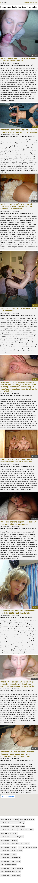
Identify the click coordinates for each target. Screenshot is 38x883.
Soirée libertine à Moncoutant (27, 847)
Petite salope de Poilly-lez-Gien (11, 871)
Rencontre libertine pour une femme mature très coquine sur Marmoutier (16, 460)
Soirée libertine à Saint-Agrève (10, 861)
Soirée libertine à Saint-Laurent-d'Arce (13, 826)
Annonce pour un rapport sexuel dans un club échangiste (18, 309)
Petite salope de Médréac (9, 865)
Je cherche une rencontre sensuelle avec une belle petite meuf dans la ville (18, 612)
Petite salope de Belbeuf (27, 819)
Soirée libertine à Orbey (26, 830)
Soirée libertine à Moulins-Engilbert (12, 837)
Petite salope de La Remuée (9, 819)
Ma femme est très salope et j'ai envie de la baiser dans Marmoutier (18, 59)
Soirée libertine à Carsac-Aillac (10, 875)
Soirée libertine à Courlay (9, 847)
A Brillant (4, 2)
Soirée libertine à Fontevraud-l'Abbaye (13, 823)
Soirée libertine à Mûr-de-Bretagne (12, 868)
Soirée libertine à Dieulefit (9, 840)
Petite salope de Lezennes (9, 833)
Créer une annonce (30, 2)
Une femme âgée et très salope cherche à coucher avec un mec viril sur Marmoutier (18, 131)
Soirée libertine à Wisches (9, 830)
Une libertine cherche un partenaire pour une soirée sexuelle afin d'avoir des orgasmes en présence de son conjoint (18, 684)
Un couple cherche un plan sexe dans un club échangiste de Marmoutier (18, 523)
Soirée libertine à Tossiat (8, 854)
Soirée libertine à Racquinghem (10, 858)
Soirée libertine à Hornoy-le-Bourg (12, 851)
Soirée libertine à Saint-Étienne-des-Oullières (15, 844)
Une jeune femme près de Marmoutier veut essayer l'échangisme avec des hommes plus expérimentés (16, 206)
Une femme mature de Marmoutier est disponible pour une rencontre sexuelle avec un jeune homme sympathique (17, 754)
